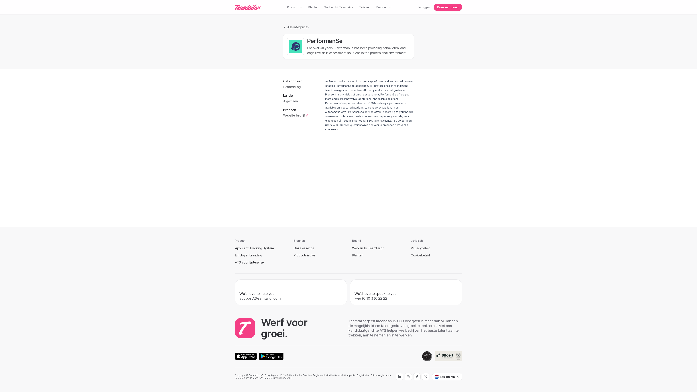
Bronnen (382, 7)
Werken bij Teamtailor (338, 7)
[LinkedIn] (399, 376)
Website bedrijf (294, 115)
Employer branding (248, 255)
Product (292, 7)
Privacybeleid (420, 248)
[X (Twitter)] (425, 376)
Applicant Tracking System (254, 248)
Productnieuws (304, 255)
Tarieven (364, 7)
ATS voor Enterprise (249, 262)
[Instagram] (408, 376)
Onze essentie (304, 248)
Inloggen (424, 7)
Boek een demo (447, 7)
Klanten (313, 7)
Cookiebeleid (420, 255)
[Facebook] (417, 376)
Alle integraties (298, 27)
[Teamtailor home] (248, 7)
